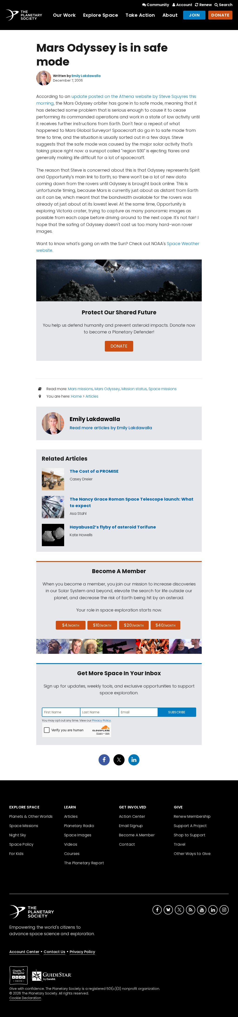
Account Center (24, 951)
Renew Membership (192, 816)
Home (76, 396)
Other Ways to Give (192, 853)
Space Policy (21, 844)
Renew (205, 4)
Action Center (132, 816)
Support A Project (190, 825)
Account (184, 4)
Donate (220, 15)
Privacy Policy (101, 720)
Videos (70, 844)
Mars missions (80, 389)
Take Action (140, 15)
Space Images (78, 835)
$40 (165, 625)
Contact (127, 844)
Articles (92, 396)
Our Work (64, 15)
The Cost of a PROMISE (94, 471)
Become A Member (137, 835)
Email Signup (131, 825)
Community (158, 4)
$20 (134, 625)
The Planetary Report (84, 863)
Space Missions (23, 825)
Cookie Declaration (25, 998)
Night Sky (17, 835)
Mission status (134, 389)
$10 (102, 625)
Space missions (163, 389)
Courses (72, 853)
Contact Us (54, 951)
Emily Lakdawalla (95, 419)
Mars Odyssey (107, 389)
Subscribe (176, 712)
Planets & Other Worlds (31, 816)
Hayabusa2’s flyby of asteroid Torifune (113, 527)
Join (194, 15)
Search (225, 4)
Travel (179, 844)
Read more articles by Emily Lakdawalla (111, 428)
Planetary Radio (79, 825)
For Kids (16, 853)
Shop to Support (189, 835)
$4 (70, 625)
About (170, 15)
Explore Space (100, 15)
